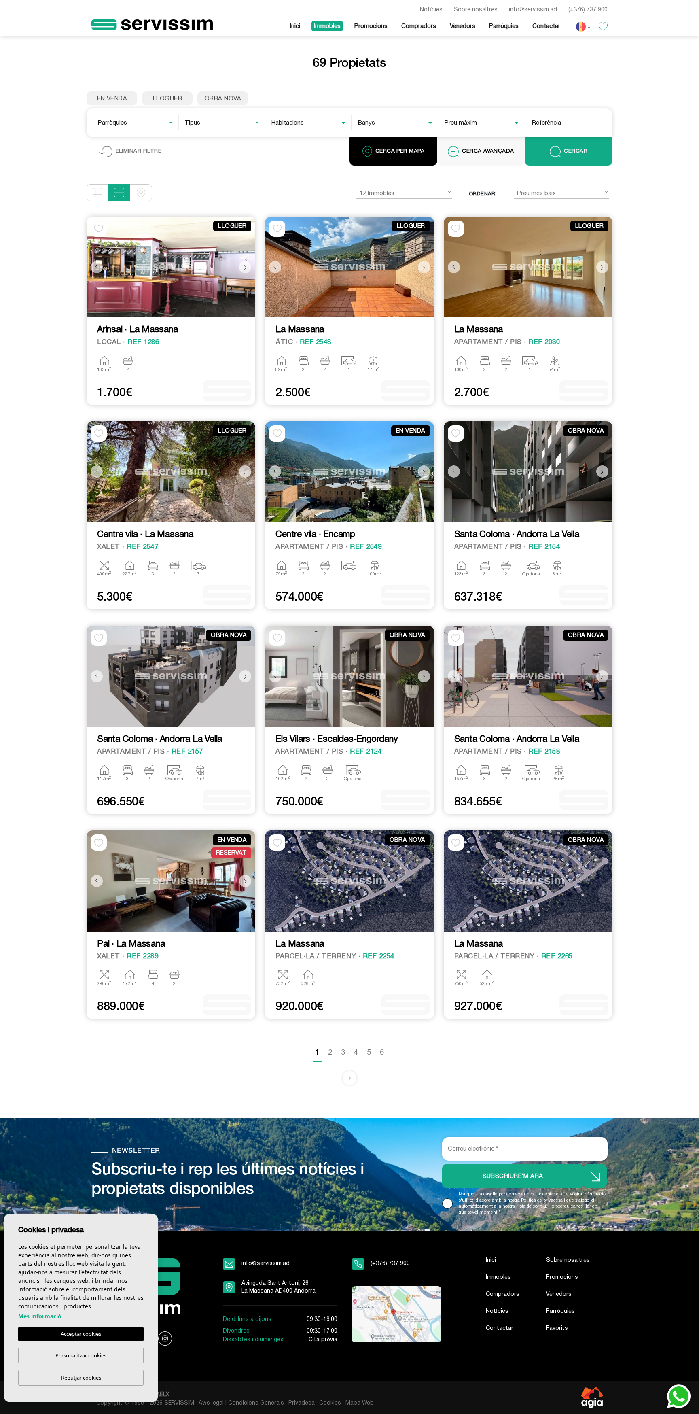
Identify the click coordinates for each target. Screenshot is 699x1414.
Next (247, 267)
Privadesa (301, 1403)
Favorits (557, 1328)
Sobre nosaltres (476, 10)
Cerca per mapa (399, 151)
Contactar (546, 26)
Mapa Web (359, 1403)
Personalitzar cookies (80, 1355)
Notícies (431, 10)
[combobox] (136, 122)
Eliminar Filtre (139, 151)
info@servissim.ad (533, 10)
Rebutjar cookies (81, 1377)
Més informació (39, 1316)
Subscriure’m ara (513, 1176)
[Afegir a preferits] (99, 229)
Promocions (371, 26)
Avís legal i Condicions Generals (241, 1403)
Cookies (330, 1403)
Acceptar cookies (81, 1334)
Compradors (418, 26)
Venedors (462, 26)
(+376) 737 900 (588, 10)
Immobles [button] (327, 26)
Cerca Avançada (488, 151)
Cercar (575, 151)
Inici (295, 26)
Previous (95, 267)
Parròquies (504, 26)
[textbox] (138, 123)
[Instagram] (165, 1338)
